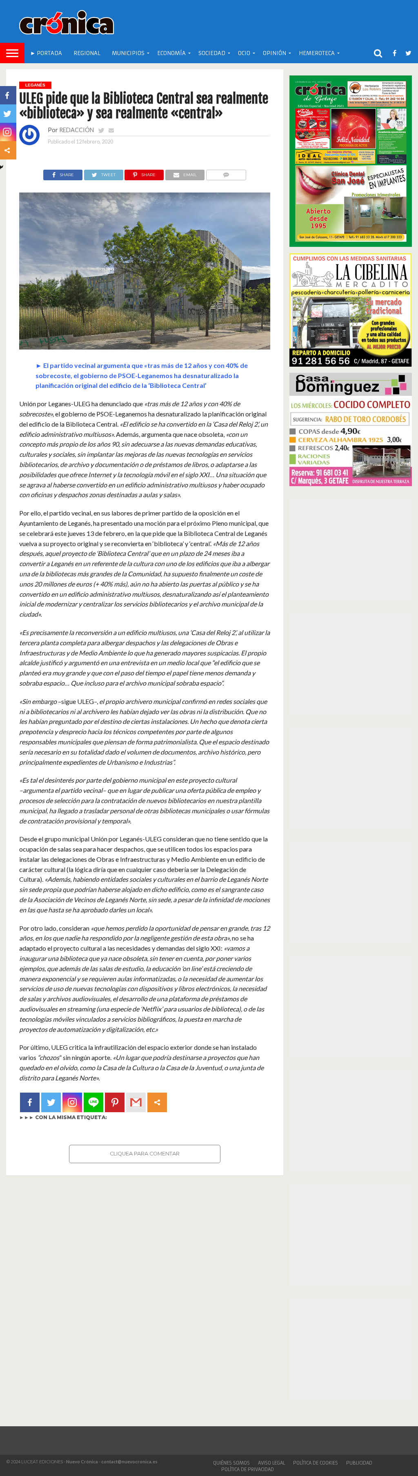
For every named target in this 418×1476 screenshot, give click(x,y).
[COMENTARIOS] (226, 173)
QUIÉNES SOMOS (231, 1463)
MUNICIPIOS (128, 53)
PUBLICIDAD (359, 1463)
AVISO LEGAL (271, 1463)
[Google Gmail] (136, 1102)
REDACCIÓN (76, 129)
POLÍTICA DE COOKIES (315, 1463)
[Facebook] (30, 1102)
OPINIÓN (274, 53)
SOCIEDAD (211, 53)
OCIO (244, 53)
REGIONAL (86, 53)
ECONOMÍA (171, 53)
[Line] (93, 1102)
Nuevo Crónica (82, 1461)
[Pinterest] (115, 1102)
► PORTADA (46, 53)
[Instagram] (72, 1102)
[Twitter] (51, 1102)
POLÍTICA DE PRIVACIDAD (247, 1469)
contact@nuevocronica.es (129, 1461)
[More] (157, 1102)
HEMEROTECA (317, 53)
